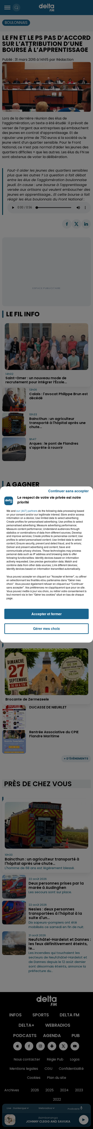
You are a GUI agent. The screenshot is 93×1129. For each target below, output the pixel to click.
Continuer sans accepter (68, 490)
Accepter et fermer (46, 613)
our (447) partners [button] (26, 510)
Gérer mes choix (46, 628)
